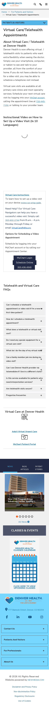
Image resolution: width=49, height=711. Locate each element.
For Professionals (12, 650)
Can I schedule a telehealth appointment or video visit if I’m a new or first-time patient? (24, 309)
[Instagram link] (41, 617)
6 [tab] (32, 517)
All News (22, 522)
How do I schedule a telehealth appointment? (20, 321)
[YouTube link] (30, 617)
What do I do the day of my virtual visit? (24, 350)
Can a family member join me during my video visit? (23, 359)
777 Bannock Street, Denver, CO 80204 (26, 610)
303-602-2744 (12, 220)
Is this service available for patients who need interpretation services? (24, 380)
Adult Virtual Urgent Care (24, 431)
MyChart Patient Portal (24, 444)
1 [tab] (17, 517)
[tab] (10, 466)
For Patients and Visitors (22, 12)
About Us (8, 661)
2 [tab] (20, 517)
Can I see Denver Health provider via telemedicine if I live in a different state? (24, 369)
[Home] (12, 4)
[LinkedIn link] (18, 617)
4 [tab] (26, 517)
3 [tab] (23, 517)
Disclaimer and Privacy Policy (24, 687)
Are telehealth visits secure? (19, 388)
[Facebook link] (7, 617)
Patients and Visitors (14, 639)
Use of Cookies (24, 701)
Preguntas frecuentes (16, 395)
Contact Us (9, 628)
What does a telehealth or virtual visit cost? (23, 331)
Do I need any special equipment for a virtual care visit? (23, 342)
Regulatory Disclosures (25, 696)
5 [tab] (29, 517)
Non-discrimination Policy (24, 691)
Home (4, 12)
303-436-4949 (24, 267)
